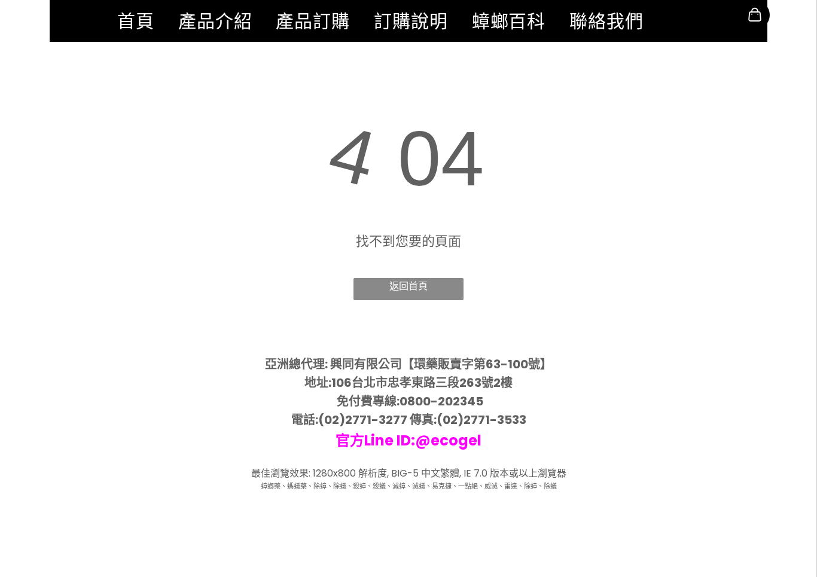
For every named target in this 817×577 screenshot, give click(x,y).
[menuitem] (135, 21)
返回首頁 (408, 286)
